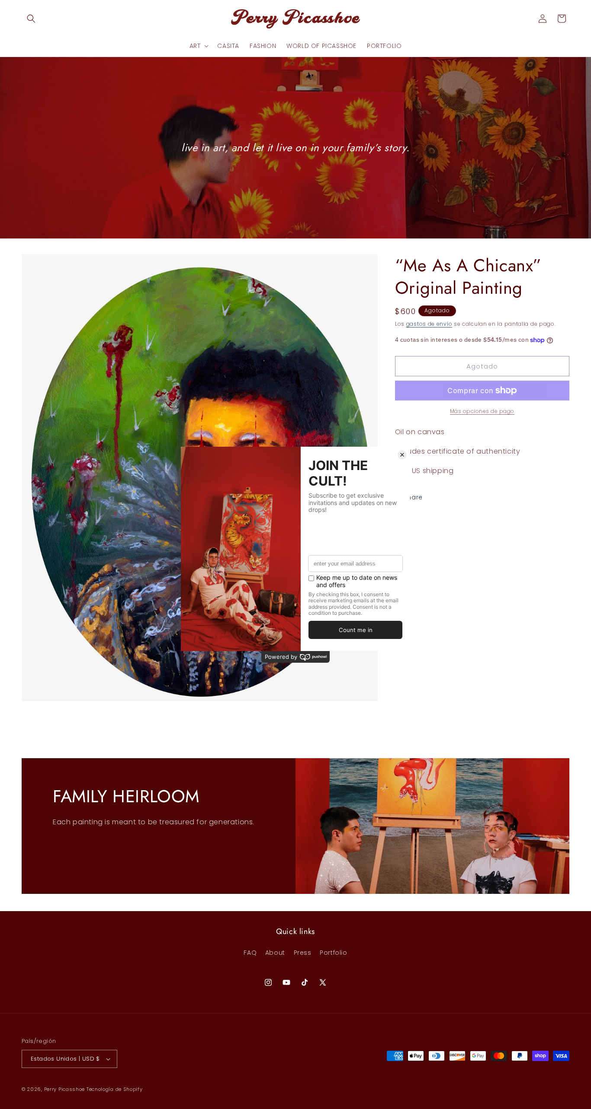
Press (303, 952)
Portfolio (333, 952)
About (275, 952)
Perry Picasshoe (64, 1089)
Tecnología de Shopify (115, 1089)
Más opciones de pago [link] (482, 411)
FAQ (250, 952)
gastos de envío (429, 323)
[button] (31, 18)
